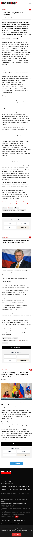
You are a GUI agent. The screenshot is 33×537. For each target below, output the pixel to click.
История (9, 489)
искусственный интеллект (9, 210)
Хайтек (24, 489)
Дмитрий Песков (7, 338)
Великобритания (23, 340)
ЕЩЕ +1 (11, 342)
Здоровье (3, 487)
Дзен (10, 223)
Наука (4, 9)
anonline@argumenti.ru (7, 483)
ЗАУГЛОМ (19, 245)
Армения (5, 342)
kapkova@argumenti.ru (15, 523)
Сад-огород (4, 489)
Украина (15, 338)
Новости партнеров (25, 493)
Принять (16, 534)
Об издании (3, 493)
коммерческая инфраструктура (10, 340)
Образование (15, 489)
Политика (5, 237)
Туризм (13, 487)
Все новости (13, 493)
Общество (18, 486)
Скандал (28, 489)
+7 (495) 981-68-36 (6, 481)
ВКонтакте (23, 223)
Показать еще (16, 463)
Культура (18, 487)
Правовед (23, 487)
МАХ (10, 227)
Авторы (18, 493)
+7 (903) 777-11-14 (14, 522)
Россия (16, 207)
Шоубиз (23, 486)
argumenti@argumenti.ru (9, 503)
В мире (14, 486)
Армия (20, 489)
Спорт (27, 486)
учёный (10, 207)
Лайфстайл (8, 487)
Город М (28, 487)
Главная (8, 493)
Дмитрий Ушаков (21, 210)
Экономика (9, 486)
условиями (26, 530)
